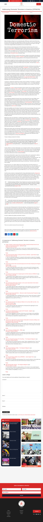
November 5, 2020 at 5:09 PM (11, 340)
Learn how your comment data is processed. (26, 414)
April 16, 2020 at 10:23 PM (11, 266)
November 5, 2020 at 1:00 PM (11, 331)
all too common (18, 88)
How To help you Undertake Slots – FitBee (14, 330)
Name (3, 395)
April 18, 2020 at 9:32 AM (11, 294)
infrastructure (37, 173)
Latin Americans (12, 49)
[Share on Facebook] (6, 235)
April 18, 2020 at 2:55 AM (11, 285)
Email (3, 400)
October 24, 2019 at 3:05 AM (11, 255)
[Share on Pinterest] (14, 235)
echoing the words (14, 53)
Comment (4, 379)
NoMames (21, 512)
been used (14, 105)
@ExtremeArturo (33, 230)
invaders (12, 87)
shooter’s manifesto (20, 56)
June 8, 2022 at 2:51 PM (10, 349)
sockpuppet (25, 67)
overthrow (19, 121)
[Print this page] (17, 235)
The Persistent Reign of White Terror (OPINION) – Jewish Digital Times (20, 356)
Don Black (27, 120)
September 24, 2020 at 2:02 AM (12, 322)
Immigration (21, 510)
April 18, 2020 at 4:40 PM (11, 304)
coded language (21, 151)
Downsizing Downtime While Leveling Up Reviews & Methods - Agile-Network (21, 254)
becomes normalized (20, 133)
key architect (11, 92)
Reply (7, 261)
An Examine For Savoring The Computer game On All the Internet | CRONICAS (21, 273)
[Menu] (5, 4)
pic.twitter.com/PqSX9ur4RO (17, 202)
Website (3, 406)
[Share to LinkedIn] (11, 235)
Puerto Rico (8, 513)
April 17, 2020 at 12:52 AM (11, 275)
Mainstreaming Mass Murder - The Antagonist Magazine (17, 364)
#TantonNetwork (9, 143)
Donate (36, 511)
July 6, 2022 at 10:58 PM (10, 358)
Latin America (9, 512)
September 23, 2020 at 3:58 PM (12, 312)
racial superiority (28, 102)
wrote (37, 62)
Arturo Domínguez (6, 12)
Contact (21, 513)
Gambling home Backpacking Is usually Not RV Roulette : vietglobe (19, 310)
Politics (9, 510)
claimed (37, 188)
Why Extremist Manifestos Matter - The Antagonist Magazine (17, 347)
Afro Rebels (8, 516)
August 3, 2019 (18, 185)
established (33, 118)
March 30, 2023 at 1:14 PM (11, 365)
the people (24, 91)
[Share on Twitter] (9, 235)
